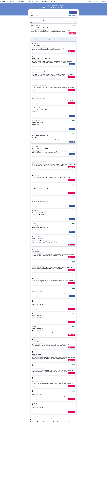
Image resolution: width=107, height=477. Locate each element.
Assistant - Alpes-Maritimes (61, 421)
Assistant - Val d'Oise (70, 421)
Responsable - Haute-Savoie (34, 421)
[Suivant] (58, 418)
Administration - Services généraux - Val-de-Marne (48, 421)
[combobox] (39, 12)
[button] (48, 12)
